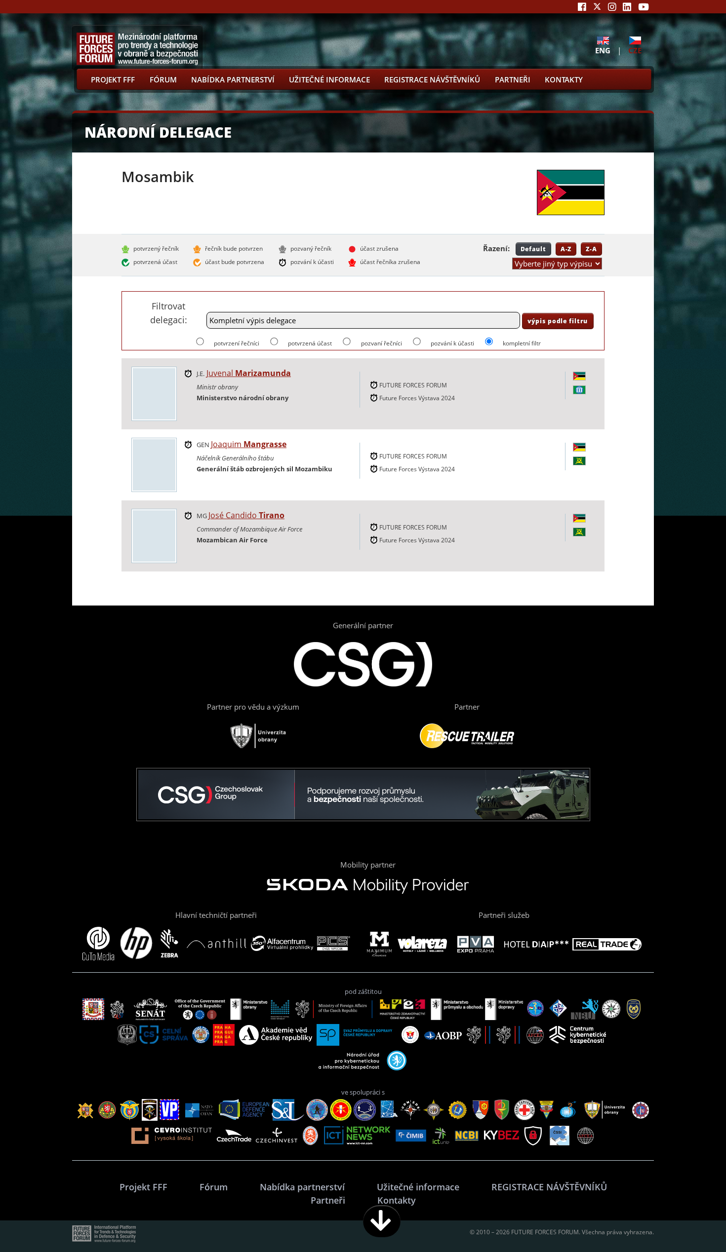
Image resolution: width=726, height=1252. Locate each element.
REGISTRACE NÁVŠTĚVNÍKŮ (432, 79)
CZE (635, 50)
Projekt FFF (113, 79)
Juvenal (248, 373)
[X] (597, 6)
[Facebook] (582, 6)
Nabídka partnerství (233, 79)
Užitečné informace (329, 79)
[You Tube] (643, 6)
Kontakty (564, 79)
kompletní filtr (522, 343)
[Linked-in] (627, 6)
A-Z (566, 249)
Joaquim (248, 444)
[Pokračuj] (382, 1221)
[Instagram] (612, 6)
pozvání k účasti (452, 343)
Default (533, 249)
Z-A (591, 249)
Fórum (163, 79)
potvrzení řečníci (236, 343)
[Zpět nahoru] (687, 1221)
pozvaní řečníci (381, 343)
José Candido (246, 515)
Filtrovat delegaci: (168, 312)
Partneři (512, 79)
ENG (602, 50)
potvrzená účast (310, 343)
